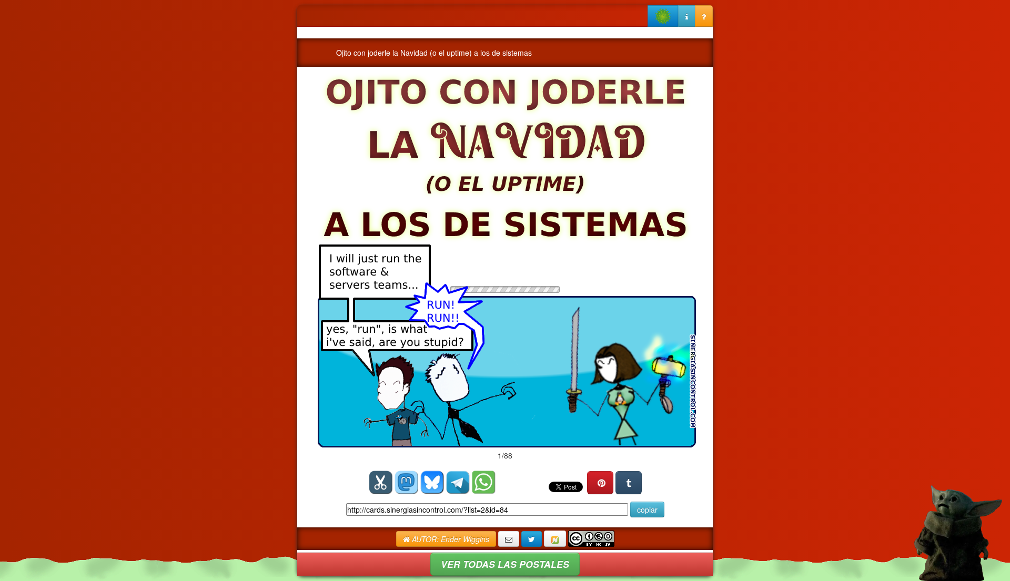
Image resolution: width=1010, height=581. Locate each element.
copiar (647, 509)
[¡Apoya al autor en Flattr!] (555, 538)
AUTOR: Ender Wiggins (449, 539)
